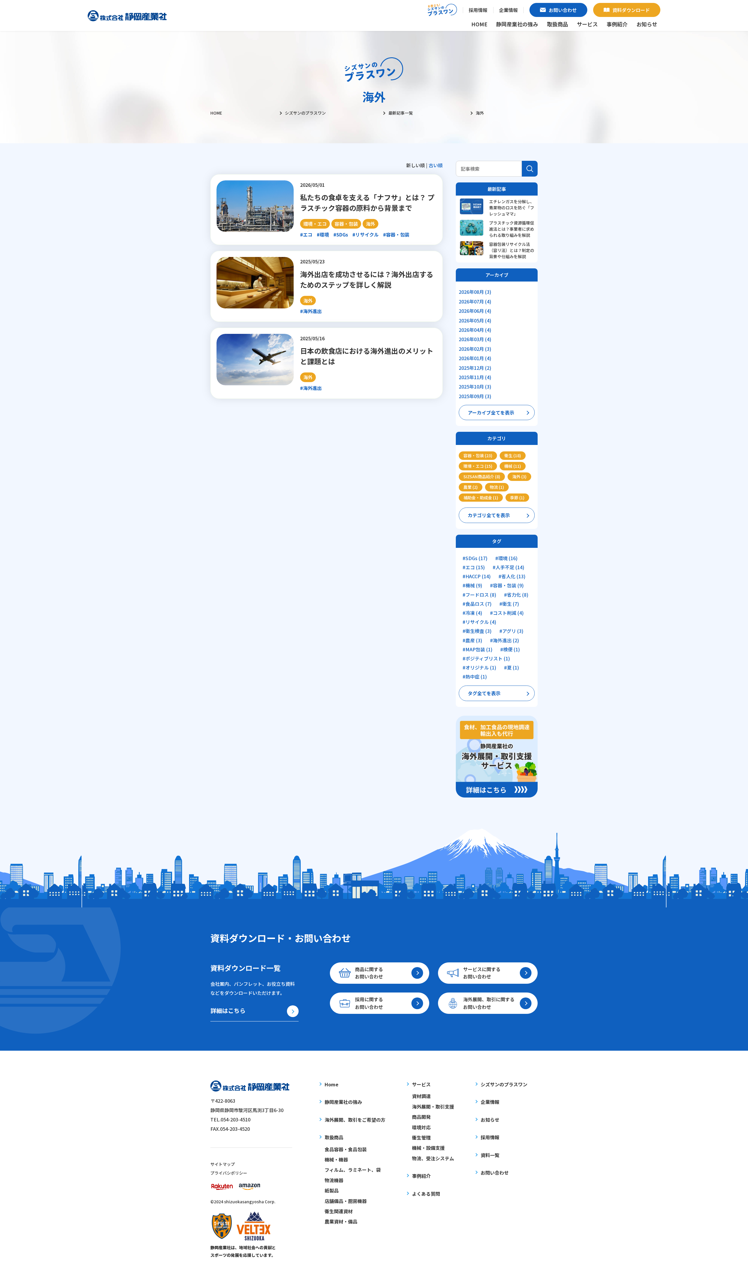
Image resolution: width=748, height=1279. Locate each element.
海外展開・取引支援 (433, 1106)
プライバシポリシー (228, 1173)
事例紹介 (617, 24)
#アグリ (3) (511, 631)
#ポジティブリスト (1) (486, 658)
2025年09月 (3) (475, 396)
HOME (479, 24)
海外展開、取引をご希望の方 (355, 1119)
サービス (421, 1084)
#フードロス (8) (479, 595)
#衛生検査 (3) (477, 631)
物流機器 (334, 1180)
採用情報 (478, 9)
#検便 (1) (510, 649)
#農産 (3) (472, 640)
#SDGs (340, 235)
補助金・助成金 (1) (480, 497)
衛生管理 (421, 1137)
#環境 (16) (506, 558)
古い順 (436, 165)
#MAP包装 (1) (477, 649)
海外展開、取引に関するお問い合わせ (489, 1003)
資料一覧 (490, 1155)
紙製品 (332, 1190)
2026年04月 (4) (475, 329)
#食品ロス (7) (477, 604)
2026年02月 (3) (475, 348)
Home (331, 1084)
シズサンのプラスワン (504, 1084)
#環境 (323, 235)
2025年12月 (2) (475, 367)
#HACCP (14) (477, 576)
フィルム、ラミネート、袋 (353, 1169)
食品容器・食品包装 (346, 1149)
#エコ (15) (474, 567)
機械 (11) (512, 466)
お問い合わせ (563, 9)
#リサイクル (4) (479, 622)
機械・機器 (336, 1159)
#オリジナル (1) (479, 667)
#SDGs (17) (475, 558)
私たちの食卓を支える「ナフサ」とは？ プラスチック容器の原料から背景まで (367, 202)
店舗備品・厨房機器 (346, 1200)
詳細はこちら (227, 1010)
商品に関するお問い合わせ (369, 973)
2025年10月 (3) (475, 386)
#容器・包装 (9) (507, 585)
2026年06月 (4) (475, 310)
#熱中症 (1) (475, 676)
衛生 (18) (512, 455)
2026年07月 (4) (475, 301)
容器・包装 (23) (477, 455)
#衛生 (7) (509, 604)
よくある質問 (426, 1193)
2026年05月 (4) (475, 320)
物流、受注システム (433, 1158)
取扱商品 (334, 1137)
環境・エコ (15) (477, 466)
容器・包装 (346, 223)
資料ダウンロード (631, 9)
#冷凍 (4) (472, 613)
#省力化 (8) (516, 595)
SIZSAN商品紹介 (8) (481, 476)
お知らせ (646, 24)
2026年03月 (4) (475, 339)
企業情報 (508, 9)
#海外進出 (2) (504, 640)
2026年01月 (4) (475, 358)
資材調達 (421, 1096)
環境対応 (421, 1127)
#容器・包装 (396, 235)
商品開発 (421, 1116)
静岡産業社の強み (517, 24)
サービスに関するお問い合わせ (482, 973)
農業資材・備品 (341, 1221)
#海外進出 (311, 311)
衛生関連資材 (339, 1211)
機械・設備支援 (428, 1147)
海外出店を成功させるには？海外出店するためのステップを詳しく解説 (366, 279)
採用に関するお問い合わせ (369, 1003)
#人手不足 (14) (508, 567)
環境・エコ (315, 223)
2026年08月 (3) (475, 291)
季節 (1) (517, 497)
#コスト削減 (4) (507, 613)
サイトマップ (222, 1164)
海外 (370, 223)
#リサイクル (365, 235)
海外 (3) (519, 476)
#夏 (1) (511, 667)
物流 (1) (497, 487)
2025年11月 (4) (475, 377)
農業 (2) (470, 487)
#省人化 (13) (511, 576)
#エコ (306, 235)
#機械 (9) (472, 585)
